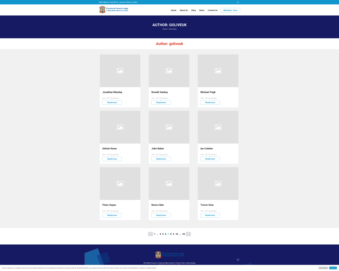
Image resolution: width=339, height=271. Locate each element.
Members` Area (230, 10)
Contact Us (213, 10)
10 (177, 234)
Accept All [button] (333, 268)
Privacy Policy (180, 263)
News (201, 10)
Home (173, 10)
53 (183, 234)
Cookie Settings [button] (191, 263)
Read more (112, 102)
